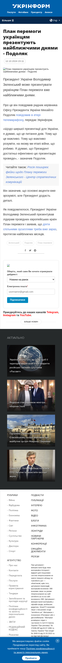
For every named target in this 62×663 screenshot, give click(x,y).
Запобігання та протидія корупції (18, 599)
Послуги (11, 12)
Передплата (15, 575)
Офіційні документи (38, 550)
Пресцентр (36, 12)
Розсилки (14, 634)
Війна (12, 500)
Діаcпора (14, 546)
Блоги (35, 520)
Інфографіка (38, 525)
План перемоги (45, 243)
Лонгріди (37, 531)
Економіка (14, 515)
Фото (34, 510)
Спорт (12, 551)
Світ (11, 525)
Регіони (13, 530)
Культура (13, 541)
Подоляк (28, 243)
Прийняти (31, 658)
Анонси (48, 12)
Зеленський (13, 243)
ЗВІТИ (12, 622)
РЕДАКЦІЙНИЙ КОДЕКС (17, 628)
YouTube (25, 315)
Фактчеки (14, 520)
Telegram (52, 312)
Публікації (37, 500)
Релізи (35, 556)
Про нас (13, 565)
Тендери (13, 593)
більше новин (31, 322)
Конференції (39, 543)
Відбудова (14, 505)
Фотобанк (23, 12)
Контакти (13, 570)
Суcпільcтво (15, 535)
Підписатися (17, 299)
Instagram (9, 315)
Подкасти (37, 495)
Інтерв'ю (36, 505)
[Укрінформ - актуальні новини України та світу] (31, 6)
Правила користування (16, 587)
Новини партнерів (37, 537)
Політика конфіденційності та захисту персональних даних (18, 611)
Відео (34, 515)
